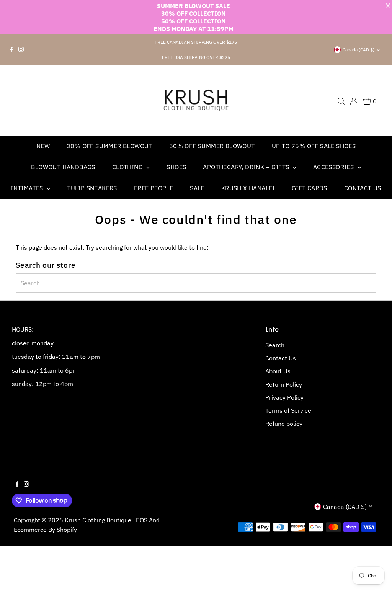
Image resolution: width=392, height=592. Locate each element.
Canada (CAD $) (358, 49)
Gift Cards (309, 188)
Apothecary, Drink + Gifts (247, 167)
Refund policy (283, 423)
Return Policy (283, 384)
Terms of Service (288, 410)
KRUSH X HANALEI (248, 188)
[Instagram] (21, 50)
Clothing (128, 167)
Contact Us (362, 188)
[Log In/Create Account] (353, 101)
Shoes (176, 167)
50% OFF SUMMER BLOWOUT (212, 146)
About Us (278, 371)
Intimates (28, 188)
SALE (197, 188)
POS (141, 520)
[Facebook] (11, 50)
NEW (43, 146)
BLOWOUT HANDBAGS (63, 167)
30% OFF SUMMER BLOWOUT (109, 146)
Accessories (334, 167)
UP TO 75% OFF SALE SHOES (314, 146)
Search (274, 345)
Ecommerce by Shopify (45, 529)
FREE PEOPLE (153, 188)
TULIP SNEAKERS (92, 188)
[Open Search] (341, 101)
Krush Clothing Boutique (98, 520)
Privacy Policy (284, 397)
